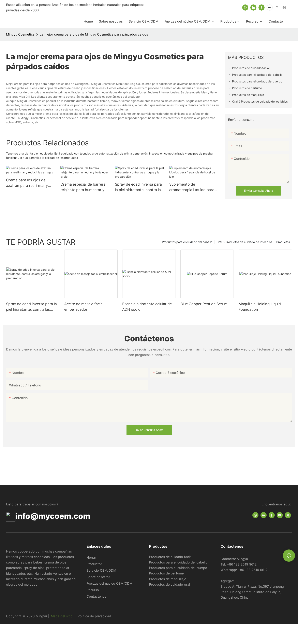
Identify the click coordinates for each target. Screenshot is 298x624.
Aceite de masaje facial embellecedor (83, 306)
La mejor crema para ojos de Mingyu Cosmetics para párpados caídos (94, 34)
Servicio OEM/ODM (101, 570)
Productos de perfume (166, 573)
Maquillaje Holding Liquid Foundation (260, 306)
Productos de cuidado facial (170, 557)
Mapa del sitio (62, 616)
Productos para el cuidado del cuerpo (178, 568)
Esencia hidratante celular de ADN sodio (147, 306)
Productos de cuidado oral (169, 584)
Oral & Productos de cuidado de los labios (244, 242)
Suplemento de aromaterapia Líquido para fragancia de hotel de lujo (191, 187)
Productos (283, 242)
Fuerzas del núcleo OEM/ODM (109, 583)
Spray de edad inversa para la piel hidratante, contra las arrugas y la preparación (139, 187)
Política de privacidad (94, 616)
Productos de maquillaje (167, 579)
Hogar (91, 557)
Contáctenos (96, 596)
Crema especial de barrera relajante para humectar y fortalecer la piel (82, 187)
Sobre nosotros (98, 577)
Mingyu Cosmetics (20, 34)
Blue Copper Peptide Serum (203, 304)
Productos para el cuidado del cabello (187, 242)
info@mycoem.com (52, 516)
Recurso (93, 590)
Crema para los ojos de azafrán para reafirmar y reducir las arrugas (27, 183)
